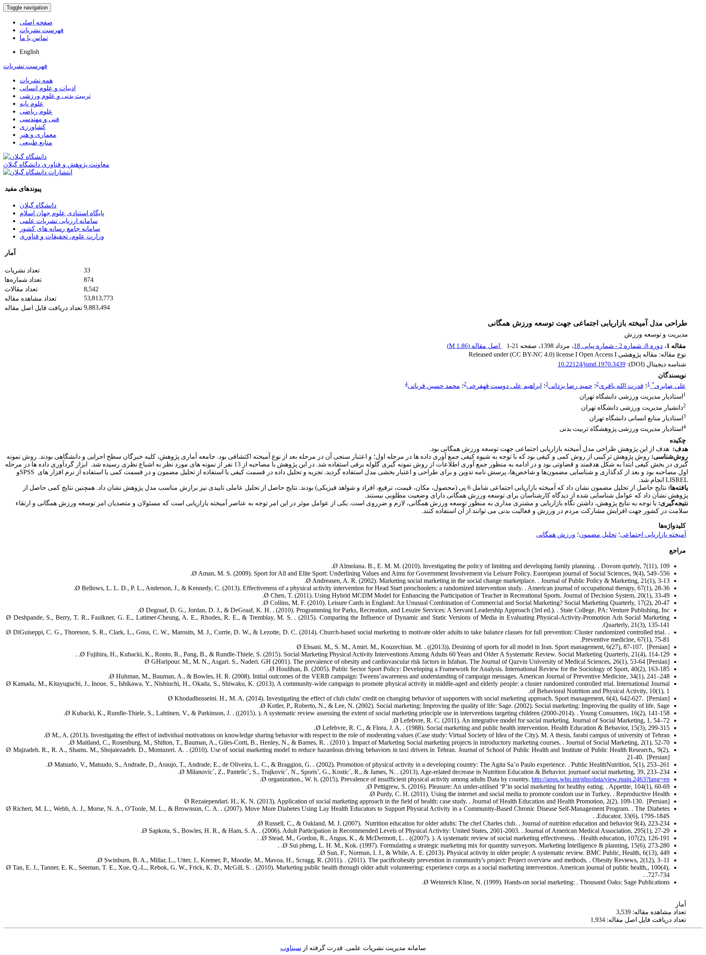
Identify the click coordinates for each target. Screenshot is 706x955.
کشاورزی (33, 126)
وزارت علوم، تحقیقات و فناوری (62, 236)
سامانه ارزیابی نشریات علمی (59, 220)
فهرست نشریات (42, 30)
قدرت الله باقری (621, 385)
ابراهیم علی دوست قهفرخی (504, 385)
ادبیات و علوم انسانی (48, 88)
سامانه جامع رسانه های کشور (60, 228)
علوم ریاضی (36, 111)
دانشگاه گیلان (38, 205)
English (29, 51)
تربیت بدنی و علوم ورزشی (55, 95)
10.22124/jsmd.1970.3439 (592, 364)
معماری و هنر (38, 134)
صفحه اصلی (36, 22)
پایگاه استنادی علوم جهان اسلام (62, 213)
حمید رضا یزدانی (570, 385)
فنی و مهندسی (39, 119)
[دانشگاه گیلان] (25, 156)
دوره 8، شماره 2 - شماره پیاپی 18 (618, 345)
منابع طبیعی (36, 142)
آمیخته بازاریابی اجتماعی (653, 534)
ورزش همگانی (555, 534)
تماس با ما (34, 37)
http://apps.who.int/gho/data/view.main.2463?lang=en (601, 779)
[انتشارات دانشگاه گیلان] (37, 172)
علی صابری (669, 385)
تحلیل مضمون (598, 534)
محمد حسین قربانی (434, 385)
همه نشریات (36, 80)
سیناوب (290, 947)
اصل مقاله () (474, 345)
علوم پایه (32, 103)
